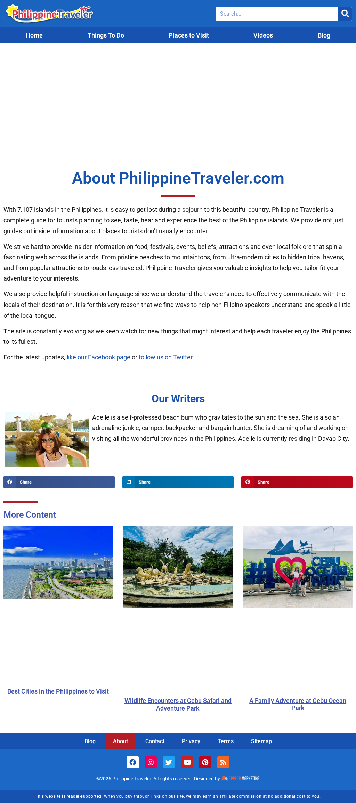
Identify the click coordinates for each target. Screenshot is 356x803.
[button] (59, 482)
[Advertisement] (178, 95)
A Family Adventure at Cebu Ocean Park (297, 704)
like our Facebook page (98, 357)
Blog (324, 35)
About (120, 741)
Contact (154, 741)
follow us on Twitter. (166, 357)
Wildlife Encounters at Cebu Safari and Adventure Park (178, 704)
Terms (226, 741)
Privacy (191, 741)
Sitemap (261, 741)
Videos (263, 35)
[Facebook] (132, 762)
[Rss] (223, 762)
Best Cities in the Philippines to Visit (58, 691)
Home (34, 35)
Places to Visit (189, 35)
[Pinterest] (205, 762)
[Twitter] (169, 762)
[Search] (345, 14)
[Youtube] (187, 762)
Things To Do (106, 35)
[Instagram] (151, 762)
